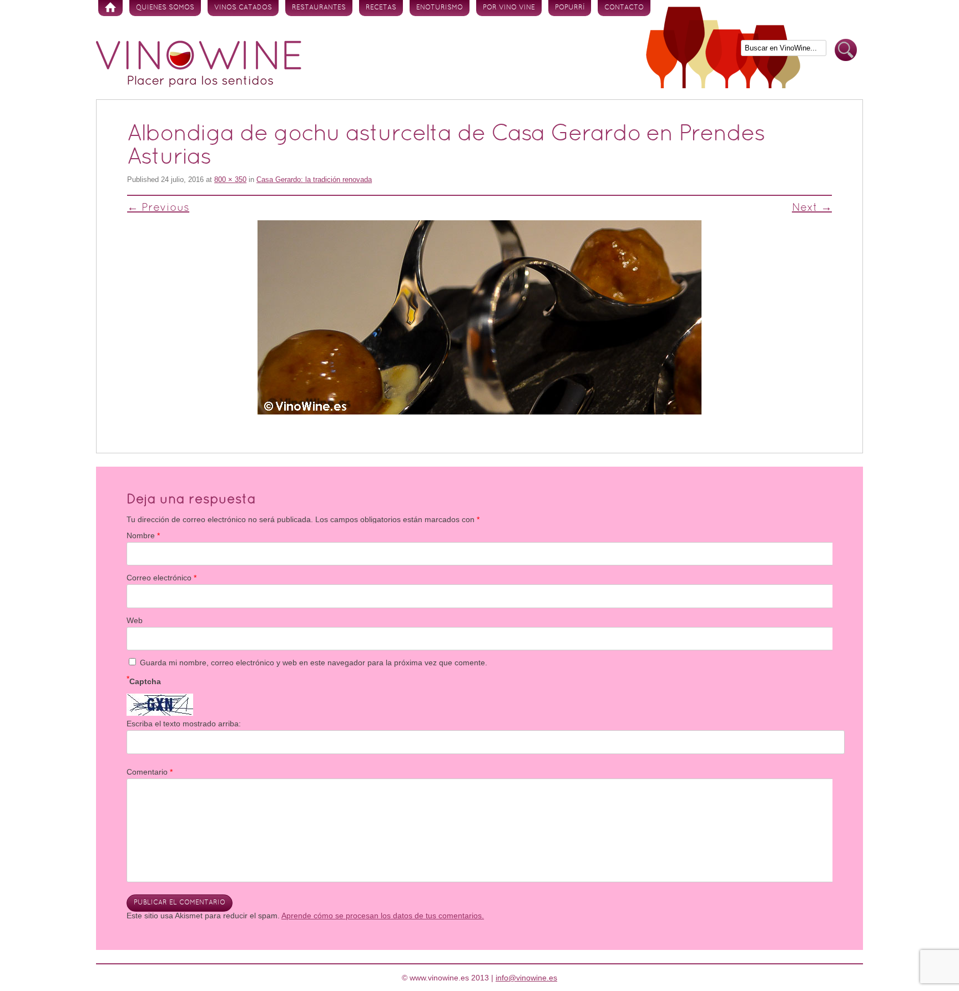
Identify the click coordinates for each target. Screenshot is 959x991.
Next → (812, 208)
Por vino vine (509, 8)
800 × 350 (230, 179)
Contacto (624, 8)
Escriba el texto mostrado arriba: (184, 723)
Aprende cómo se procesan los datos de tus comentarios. (382, 915)
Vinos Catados (243, 8)
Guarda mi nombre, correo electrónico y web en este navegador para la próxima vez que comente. (313, 662)
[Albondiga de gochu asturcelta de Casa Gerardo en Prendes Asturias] (479, 317)
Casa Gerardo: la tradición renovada (314, 179)
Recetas (381, 8)
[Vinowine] (198, 84)
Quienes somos (165, 8)
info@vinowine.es (526, 977)
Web (135, 620)
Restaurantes (319, 8)
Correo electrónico (161, 577)
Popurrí (569, 8)
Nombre (143, 535)
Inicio (110, 8)
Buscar (845, 50)
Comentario (150, 771)
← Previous (158, 208)
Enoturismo (439, 8)
